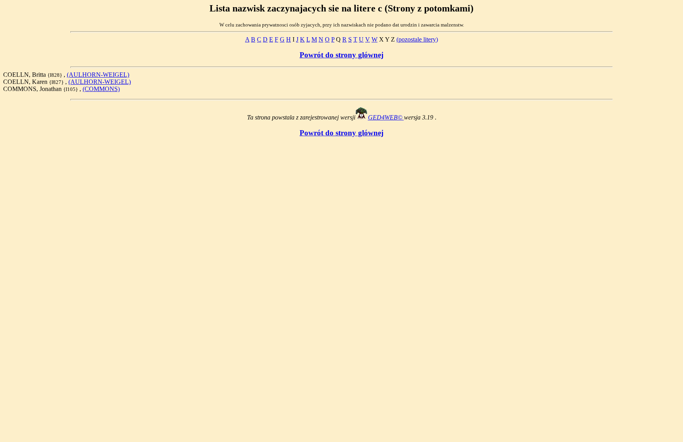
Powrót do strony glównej (341, 55)
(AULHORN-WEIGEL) (98, 74)
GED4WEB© (386, 117)
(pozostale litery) (417, 39)
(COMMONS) (101, 88)
